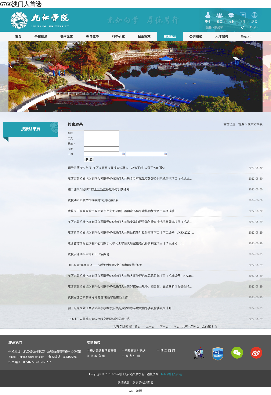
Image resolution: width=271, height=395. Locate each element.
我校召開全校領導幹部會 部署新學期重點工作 (98, 297)
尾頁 (177, 326)
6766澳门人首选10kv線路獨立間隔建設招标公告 (99, 319)
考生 (243, 21)
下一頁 (164, 326)
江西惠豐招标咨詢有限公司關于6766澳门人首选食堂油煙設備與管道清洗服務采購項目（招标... (130, 221)
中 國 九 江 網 (131, 356)
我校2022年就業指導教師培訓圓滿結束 (93, 200)
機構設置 (66, 36)
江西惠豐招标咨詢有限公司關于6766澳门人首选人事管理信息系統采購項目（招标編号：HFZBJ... (131, 275)
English (254, 27)
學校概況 (41, 36)
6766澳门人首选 (20, 4)
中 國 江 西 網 (166, 350)
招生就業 (144, 36)
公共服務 (195, 36)
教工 (220, 21)
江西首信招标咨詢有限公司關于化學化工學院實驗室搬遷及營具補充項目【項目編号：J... (126, 243)
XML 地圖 (135, 390)
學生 (208, 21)
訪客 (254, 21)
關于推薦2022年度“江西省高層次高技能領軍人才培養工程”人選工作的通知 (116, 167)
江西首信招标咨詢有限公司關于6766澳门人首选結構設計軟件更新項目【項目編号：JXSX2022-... (131, 232)
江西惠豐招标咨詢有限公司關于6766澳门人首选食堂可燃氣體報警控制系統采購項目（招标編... (130, 178)
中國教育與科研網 (133, 350)
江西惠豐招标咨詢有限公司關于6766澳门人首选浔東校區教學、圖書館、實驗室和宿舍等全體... (130, 286)
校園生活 (170, 36)
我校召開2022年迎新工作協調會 (88, 254)
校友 (231, 21)
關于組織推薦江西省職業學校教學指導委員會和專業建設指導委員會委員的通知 (119, 308)
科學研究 (118, 36)
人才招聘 (221, 36)
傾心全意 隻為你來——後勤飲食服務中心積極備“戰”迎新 (105, 265)
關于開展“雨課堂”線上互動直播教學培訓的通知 (99, 189)
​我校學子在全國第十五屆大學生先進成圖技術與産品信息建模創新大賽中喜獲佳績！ (122, 211)
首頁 (18, 36)
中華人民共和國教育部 (101, 350)
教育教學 (92, 36)
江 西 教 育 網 (96, 356)
